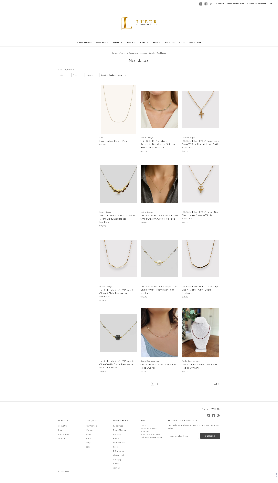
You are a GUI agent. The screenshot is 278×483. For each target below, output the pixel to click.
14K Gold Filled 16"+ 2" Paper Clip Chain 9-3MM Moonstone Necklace (117, 293)
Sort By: (104, 75)
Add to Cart (118, 114)
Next (215, 384)
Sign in (250, 3)
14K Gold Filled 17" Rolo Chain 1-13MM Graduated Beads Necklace (117, 218)
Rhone (116, 438)
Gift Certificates (235, 3)
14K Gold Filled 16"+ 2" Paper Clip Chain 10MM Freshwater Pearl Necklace (158, 289)
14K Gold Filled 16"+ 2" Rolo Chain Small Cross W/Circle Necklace (159, 217)
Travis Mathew (120, 430)
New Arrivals (84, 42)
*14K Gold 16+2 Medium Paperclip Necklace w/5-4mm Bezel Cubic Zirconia (157, 144)
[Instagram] (200, 4)
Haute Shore (119, 442)
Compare (117, 109)
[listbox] (118, 75)
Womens (101, 42)
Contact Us (195, 42)
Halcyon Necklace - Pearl (113, 141)
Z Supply (117, 459)
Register (261, 3)
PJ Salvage (118, 426)
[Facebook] (205, 4)
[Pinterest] (211, 4)
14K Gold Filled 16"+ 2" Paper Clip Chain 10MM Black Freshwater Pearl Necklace (117, 364)
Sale (155, 42)
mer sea (117, 434)
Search (220, 3)
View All (116, 468)
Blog (181, 42)
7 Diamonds (118, 451)
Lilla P (116, 463)
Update (90, 75)
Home (130, 42)
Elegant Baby (119, 455)
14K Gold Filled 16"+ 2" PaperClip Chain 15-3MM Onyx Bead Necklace (200, 289)
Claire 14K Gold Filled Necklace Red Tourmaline (199, 366)
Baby (142, 42)
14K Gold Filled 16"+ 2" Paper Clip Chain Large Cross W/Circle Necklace (200, 215)
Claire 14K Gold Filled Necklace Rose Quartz (158, 366)
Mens (116, 42)
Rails (115, 447)
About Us (170, 42)
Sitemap (62, 438)
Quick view (118, 104)
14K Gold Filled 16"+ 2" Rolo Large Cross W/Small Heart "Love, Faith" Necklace (200, 144)
